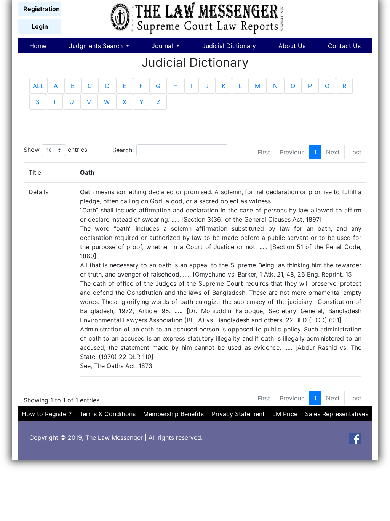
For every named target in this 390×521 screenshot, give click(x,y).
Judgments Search (97, 46)
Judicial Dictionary (229, 46)
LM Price (284, 414)
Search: (123, 150)
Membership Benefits (173, 414)
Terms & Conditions (107, 414)
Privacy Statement (238, 414)
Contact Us (344, 46)
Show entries (55, 149)
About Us (291, 46)
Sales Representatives (336, 414)
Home (37, 46)
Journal (163, 46)
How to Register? (47, 414)
